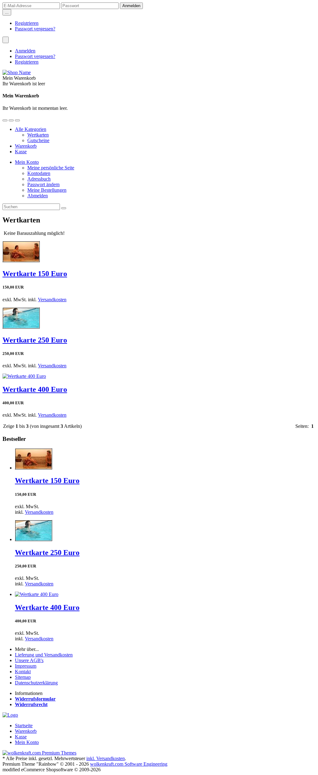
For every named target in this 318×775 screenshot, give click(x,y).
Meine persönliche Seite (50, 167)
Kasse (21, 151)
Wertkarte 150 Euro (34, 274)
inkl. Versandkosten (105, 758)
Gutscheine (38, 140)
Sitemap (23, 677)
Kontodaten (38, 173)
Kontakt (23, 671)
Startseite (24, 725)
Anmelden (25, 50)
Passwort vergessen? (35, 28)
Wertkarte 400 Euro (34, 389)
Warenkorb (26, 146)
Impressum (25, 666)
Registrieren (27, 23)
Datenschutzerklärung (36, 682)
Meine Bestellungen (46, 190)
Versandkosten (52, 299)
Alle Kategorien (30, 129)
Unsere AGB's (29, 660)
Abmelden (37, 195)
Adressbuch (39, 178)
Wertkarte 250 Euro (34, 340)
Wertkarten (38, 134)
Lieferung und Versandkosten (44, 654)
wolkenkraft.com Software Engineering (128, 764)
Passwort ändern (43, 184)
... (7, 12)
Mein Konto (27, 162)
